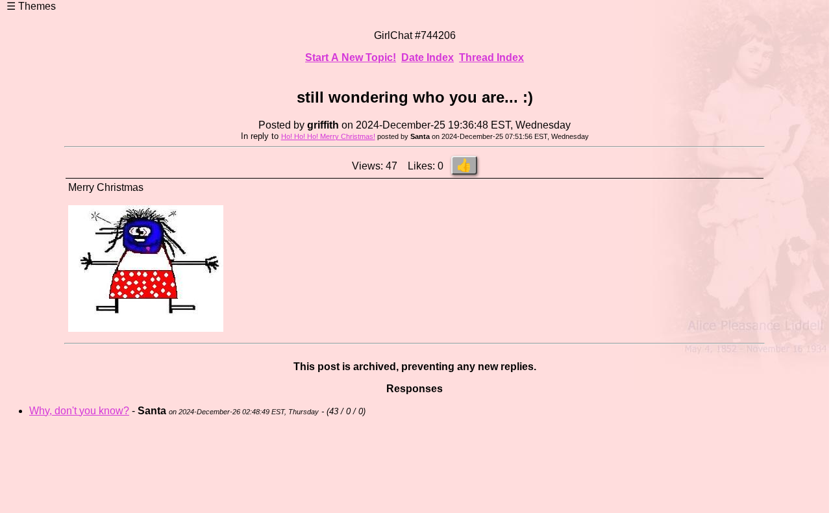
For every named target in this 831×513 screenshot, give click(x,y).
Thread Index (491, 57)
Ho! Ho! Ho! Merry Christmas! (328, 136)
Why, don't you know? (79, 410)
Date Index (427, 57)
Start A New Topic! (350, 57)
